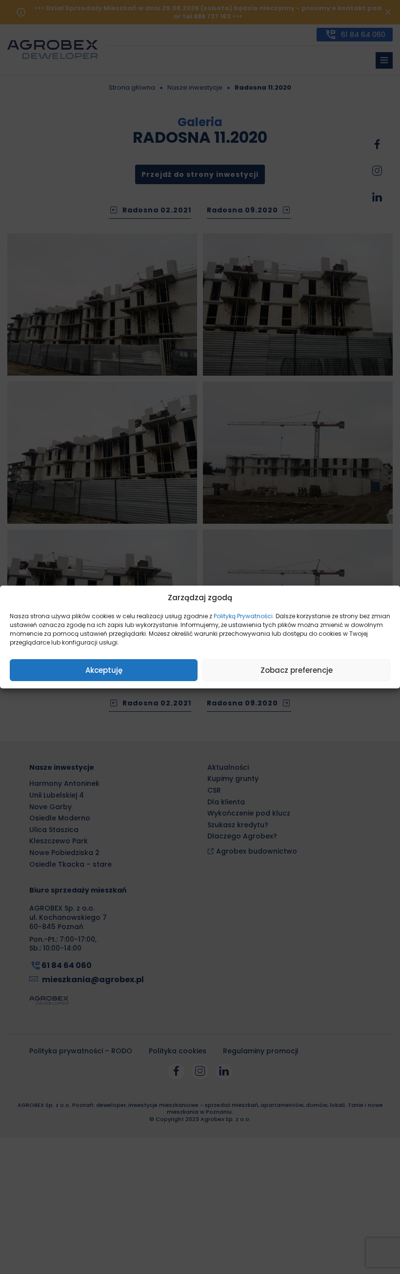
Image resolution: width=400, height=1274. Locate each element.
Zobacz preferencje (296, 670)
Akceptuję (103, 670)
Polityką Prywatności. (244, 616)
